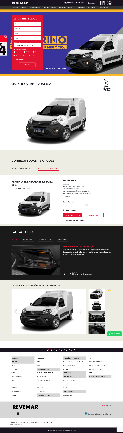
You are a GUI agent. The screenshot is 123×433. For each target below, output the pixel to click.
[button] (64, 274)
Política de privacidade (97, 365)
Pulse (14, 380)
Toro (13, 373)
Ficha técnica (70, 210)
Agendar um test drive (58, 68)
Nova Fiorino (16, 391)
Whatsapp (18, 52)
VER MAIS (67, 196)
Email (36, 52)
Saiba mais (27, 65)
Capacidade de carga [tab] (45, 239)
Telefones (93, 3)
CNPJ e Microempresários (46, 373)
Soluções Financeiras (66, 7)
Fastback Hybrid (17, 376)
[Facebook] (18, 414)
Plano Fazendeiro (69, 365)
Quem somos (67, 395)
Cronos (14, 387)
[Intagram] (14, 414)
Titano (14, 365)
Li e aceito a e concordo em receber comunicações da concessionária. (27, 57)
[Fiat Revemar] (20, 3)
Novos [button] (24, 7)
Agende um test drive (97, 376)
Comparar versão (94, 215)
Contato (92, 358)
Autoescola (41, 376)
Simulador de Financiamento (73, 362)
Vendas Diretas (35, 7)
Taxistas (40, 387)
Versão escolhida (18, 42)
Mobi (38, 362)
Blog (90, 373)
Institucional (104, 7)
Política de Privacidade (29, 56)
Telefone (28, 52)
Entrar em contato (73, 215)
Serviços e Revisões (70, 380)
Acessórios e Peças (70, 384)
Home (104, 406)
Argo (39, 365)
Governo (40, 384)
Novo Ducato (41, 358)
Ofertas (16, 7)
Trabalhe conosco (95, 362)
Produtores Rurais (44, 380)
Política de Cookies (95, 369)
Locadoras (41, 391)
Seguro (65, 369)
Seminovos (81, 7)
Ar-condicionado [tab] (28, 239)
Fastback (15, 384)
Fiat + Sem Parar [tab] (62, 239)
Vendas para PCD (50, 7)
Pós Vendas (92, 7)
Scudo (14, 395)
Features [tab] (15, 239)
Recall (65, 387)
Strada (14, 369)
